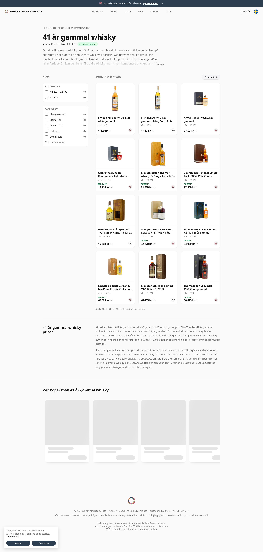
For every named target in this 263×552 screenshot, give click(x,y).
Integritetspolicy (128, 515)
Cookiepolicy (13, 536)
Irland (113, 11)
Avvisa (18, 543)
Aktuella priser (87, 44)
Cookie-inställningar (177, 515)
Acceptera (44, 543)
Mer (169, 11)
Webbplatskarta (109, 515)
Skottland (97, 11)
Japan (127, 11)
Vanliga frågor (90, 515)
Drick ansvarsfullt (200, 515)
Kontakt (76, 515)
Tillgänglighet (156, 515)
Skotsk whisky (57, 27)
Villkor (143, 515)
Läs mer (160, 64)
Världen (154, 11)
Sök (56, 515)
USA (140, 11)
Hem (45, 27)
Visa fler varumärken (55, 142)
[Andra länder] (256, 11)
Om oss (65, 515)
